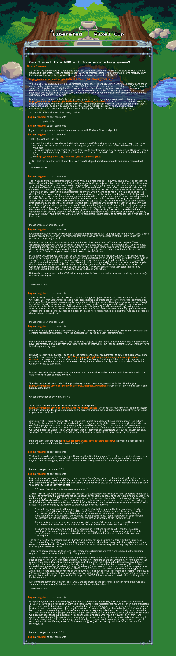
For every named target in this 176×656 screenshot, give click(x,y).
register (42, 117)
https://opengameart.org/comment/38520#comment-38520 (69, 157)
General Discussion (37, 66)
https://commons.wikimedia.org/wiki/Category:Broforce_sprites (63, 408)
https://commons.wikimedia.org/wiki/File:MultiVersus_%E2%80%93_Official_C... (72, 80)
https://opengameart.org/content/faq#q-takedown (88, 441)
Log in (31, 117)
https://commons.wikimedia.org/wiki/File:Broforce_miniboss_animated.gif (68, 102)
